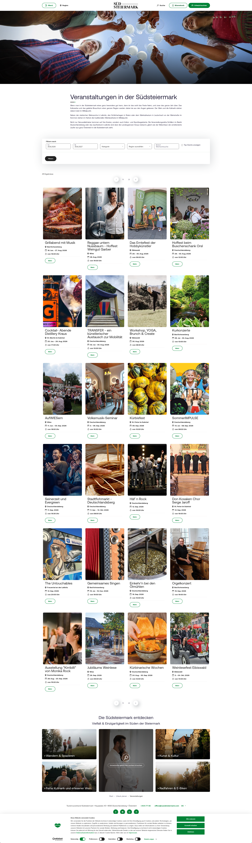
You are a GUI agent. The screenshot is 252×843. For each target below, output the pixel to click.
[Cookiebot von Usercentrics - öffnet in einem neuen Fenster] (57, 839)
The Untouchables (58, 583)
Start (111, 796)
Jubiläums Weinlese (102, 667)
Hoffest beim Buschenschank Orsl (187, 244)
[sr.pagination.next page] (135, 179)
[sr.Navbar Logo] (126, 5)
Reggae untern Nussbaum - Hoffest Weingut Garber (102, 246)
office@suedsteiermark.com (167, 806)
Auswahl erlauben (190, 825)
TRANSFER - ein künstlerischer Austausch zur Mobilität (104, 333)
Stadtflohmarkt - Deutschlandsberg (101, 500)
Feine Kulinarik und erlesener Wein (67, 788)
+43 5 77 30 (146, 806)
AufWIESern (54, 418)
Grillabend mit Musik (60, 242)
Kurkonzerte (181, 330)
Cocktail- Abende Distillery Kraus (58, 332)
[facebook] (115, 811)
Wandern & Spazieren (59, 755)
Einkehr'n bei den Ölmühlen (142, 584)
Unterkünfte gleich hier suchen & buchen (126, 765)
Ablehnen (190, 832)
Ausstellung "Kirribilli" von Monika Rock (60, 669)
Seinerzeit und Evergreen (55, 500)
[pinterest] (136, 811)
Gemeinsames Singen (103, 583)
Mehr (50, 261)
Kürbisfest (137, 418)
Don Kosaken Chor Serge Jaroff (186, 500)
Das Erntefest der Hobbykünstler (143, 244)
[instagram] (129, 811)
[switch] (102, 839)
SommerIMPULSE (185, 418)
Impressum (133, 833)
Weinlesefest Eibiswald (189, 667)
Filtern (50, 158)
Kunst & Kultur (168, 755)
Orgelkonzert (181, 583)
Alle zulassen (190, 819)
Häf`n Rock (138, 499)
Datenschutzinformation (85, 833)
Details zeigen (149, 839)
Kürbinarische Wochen (147, 667)
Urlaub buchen (200, 5)
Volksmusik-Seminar (102, 418)
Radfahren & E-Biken (172, 788)
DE (182, 806)
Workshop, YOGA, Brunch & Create (143, 332)
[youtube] (122, 811)
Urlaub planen (121, 796)
